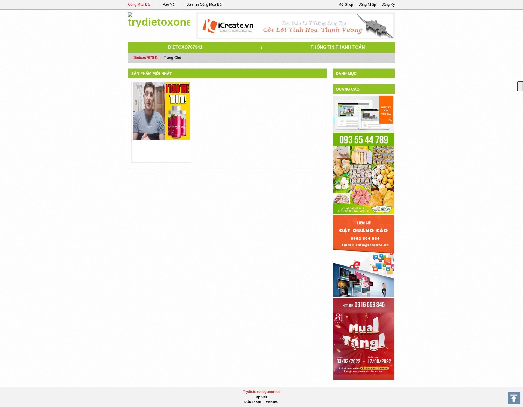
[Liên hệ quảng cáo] (363, 255)
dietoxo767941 (185, 47)
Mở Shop (345, 4)
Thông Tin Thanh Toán (338, 47)
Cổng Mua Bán (139, 4)
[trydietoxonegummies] (159, 19)
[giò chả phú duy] (363, 173)
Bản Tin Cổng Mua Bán (205, 4)
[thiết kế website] (295, 26)
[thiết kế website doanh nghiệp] (363, 113)
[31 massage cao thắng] (363, 339)
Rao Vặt (169, 4)
